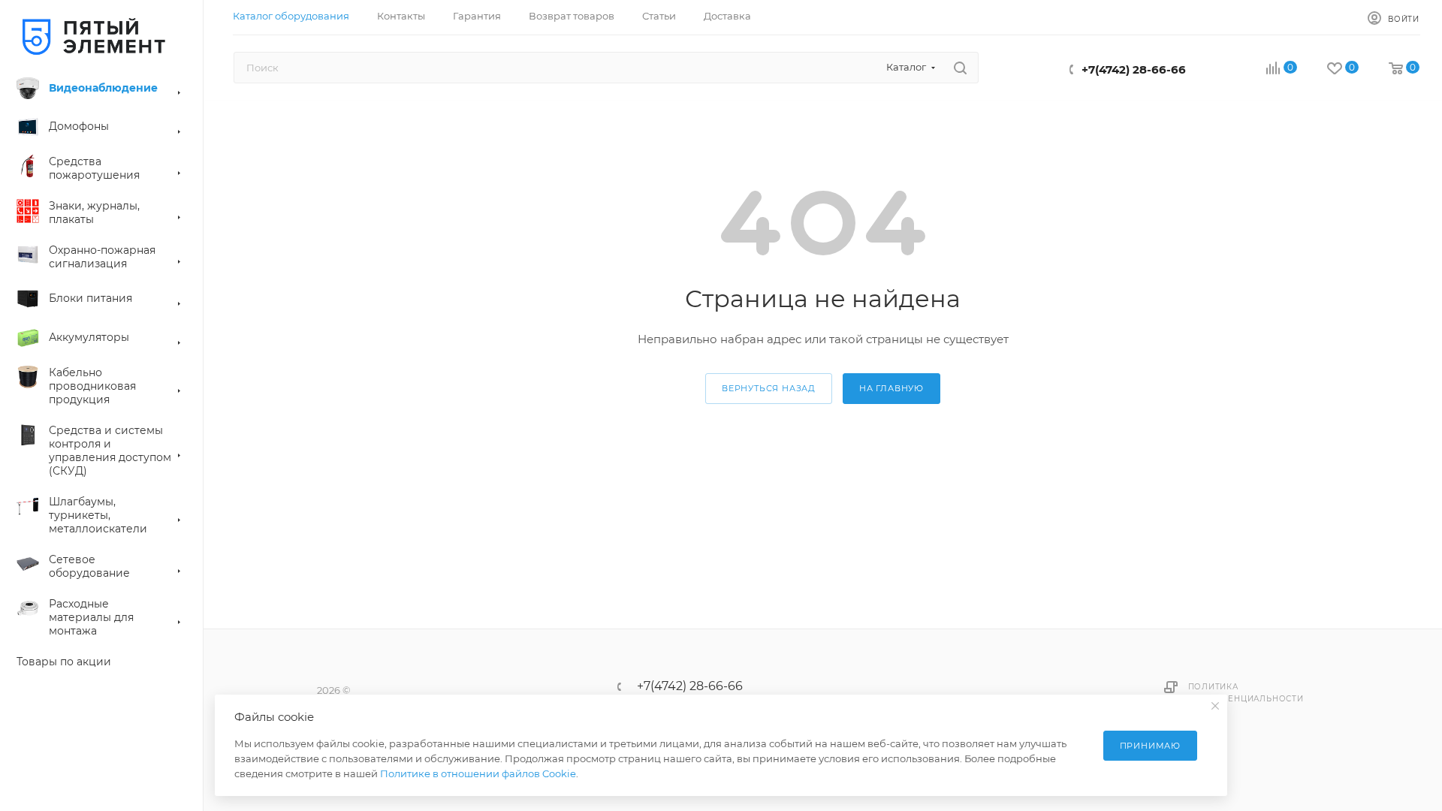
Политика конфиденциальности (1246, 693)
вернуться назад (769, 388)
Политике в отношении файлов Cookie (478, 773)
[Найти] (960, 67)
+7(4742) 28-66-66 (1134, 69)
